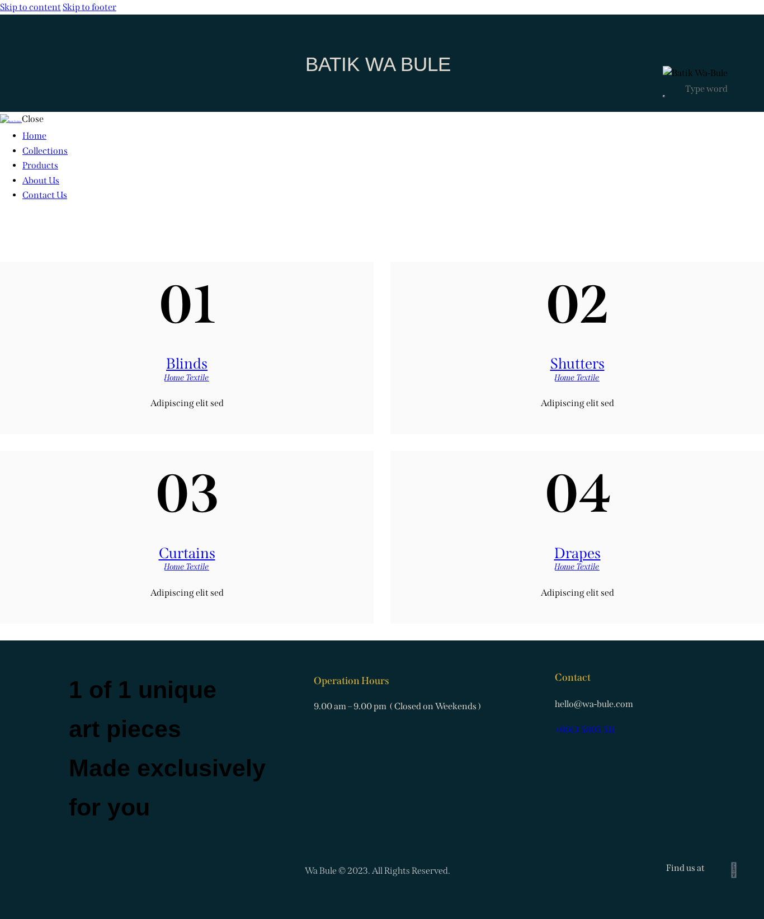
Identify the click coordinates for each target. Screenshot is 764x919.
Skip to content (30, 7)
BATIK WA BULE (378, 64)
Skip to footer (89, 7)
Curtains (187, 553)
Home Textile (186, 378)
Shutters (577, 364)
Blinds (186, 364)
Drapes (577, 553)
